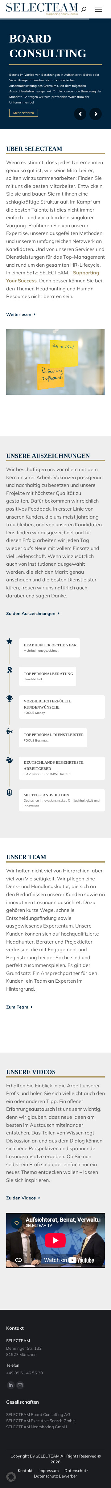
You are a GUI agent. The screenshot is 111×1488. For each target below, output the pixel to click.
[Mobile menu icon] (98, 9)
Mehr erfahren (23, 113)
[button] (11, 1477)
